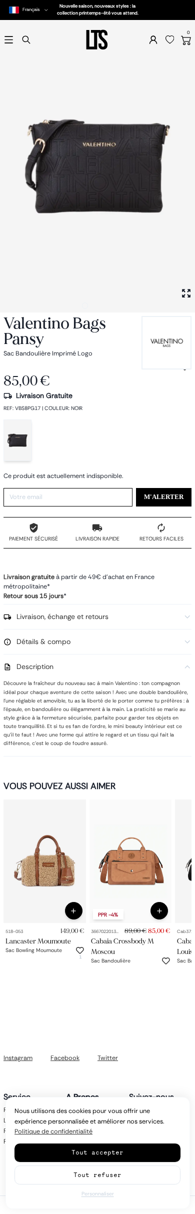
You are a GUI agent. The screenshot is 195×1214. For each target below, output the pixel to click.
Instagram (18, 1058)
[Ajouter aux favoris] (80, 950)
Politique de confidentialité (53, 1132)
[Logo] (98, 40)
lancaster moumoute (38, 941)
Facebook (65, 1058)
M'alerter (164, 497)
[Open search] (26, 39)
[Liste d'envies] (170, 40)
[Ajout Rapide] (73, 911)
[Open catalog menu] (9, 39)
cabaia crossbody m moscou (122, 946)
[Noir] (18, 440)
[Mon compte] (153, 39)
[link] (45, 861)
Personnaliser (98, 1193)
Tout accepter (98, 1152)
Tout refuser (98, 1174)
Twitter (108, 1058)
